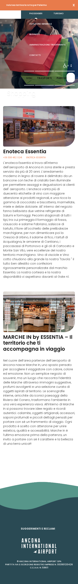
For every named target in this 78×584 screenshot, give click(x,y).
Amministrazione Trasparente (47, 44)
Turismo (58, 13)
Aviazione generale (40, 23)
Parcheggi (65, 78)
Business (34, 34)
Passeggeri (35, 13)
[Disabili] (65, 65)
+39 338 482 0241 (12, 157)
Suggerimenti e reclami (38, 528)
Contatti (35, 55)
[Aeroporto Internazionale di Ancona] (7, 46)
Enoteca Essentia (36, 157)
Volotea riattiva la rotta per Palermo (26, 5)
